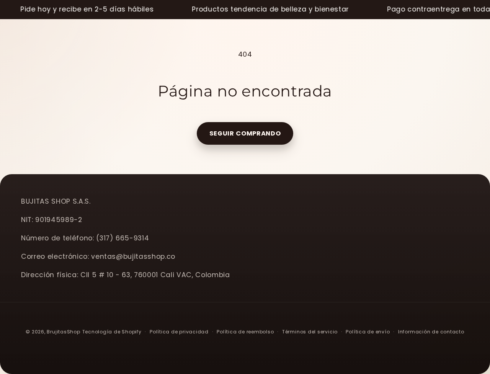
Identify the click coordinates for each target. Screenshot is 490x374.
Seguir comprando (245, 133)
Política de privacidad (179, 331)
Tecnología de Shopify (112, 331)
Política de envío (368, 331)
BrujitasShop (63, 331)
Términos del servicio (310, 331)
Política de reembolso (245, 331)
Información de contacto (431, 331)
